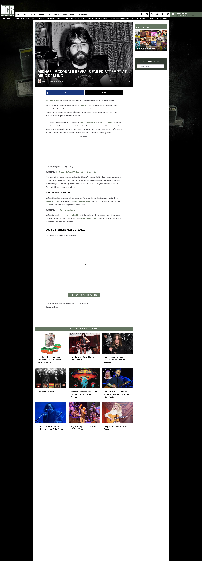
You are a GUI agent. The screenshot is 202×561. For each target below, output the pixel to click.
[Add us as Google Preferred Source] (146, 14)
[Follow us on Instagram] (152, 14)
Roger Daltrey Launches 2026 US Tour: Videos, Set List (83, 427)
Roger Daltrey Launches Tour (74, 18)
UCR (76, 303)
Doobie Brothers (52, 201)
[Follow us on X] (167, 14)
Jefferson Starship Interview (97, 18)
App (49, 14)
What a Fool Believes (87, 122)
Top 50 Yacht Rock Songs (146, 48)
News (25, 14)
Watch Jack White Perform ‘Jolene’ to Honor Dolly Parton (50, 427)
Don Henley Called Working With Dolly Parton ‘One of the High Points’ (116, 394)
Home (18, 14)
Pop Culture (82, 14)
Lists (65, 14)
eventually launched (88, 218)
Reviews (41, 14)
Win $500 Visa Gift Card (163, 18)
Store (33, 14)
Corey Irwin (45, 81)
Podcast (57, 14)
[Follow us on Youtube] (157, 14)
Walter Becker (106, 122)
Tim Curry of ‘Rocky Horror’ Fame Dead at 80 (82, 358)
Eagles (48, 205)
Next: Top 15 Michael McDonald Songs (84, 295)
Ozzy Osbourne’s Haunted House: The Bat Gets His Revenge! (115, 360)
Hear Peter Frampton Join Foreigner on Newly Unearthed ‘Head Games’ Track (51, 360)
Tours (72, 14)
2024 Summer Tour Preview (66, 210)
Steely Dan (83, 105)
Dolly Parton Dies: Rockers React (24, 18)
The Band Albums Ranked (144, 18)
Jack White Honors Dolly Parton (50, 18)
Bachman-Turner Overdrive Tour (122, 18)
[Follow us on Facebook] (162, 14)
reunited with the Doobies (69, 215)
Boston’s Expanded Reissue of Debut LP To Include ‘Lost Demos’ (84, 394)
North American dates (82, 201)
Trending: (6, 18)
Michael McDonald (53, 100)
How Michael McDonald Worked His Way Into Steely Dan (76, 172)
